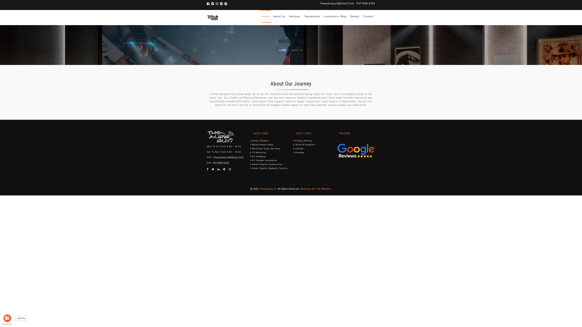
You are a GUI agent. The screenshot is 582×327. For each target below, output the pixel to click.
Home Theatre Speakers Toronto (270, 168)
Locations (330, 16)
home (265, 16)
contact (368, 16)
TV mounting (259, 152)
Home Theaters (260, 140)
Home (283, 50)
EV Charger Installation (264, 160)
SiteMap (299, 152)
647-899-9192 (366, 3)
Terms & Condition (305, 144)
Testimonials (312, 16)
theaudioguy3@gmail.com (337, 3)
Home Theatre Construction (267, 164)
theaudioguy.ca (267, 188)
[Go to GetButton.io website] (7, 324)
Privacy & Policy (303, 140)
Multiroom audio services (266, 148)
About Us (279, 16)
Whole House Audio (262, 144)
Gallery (354, 16)
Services (294, 16)
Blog (343, 16)
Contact (299, 148)
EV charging (258, 156)
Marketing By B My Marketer (315, 188)
